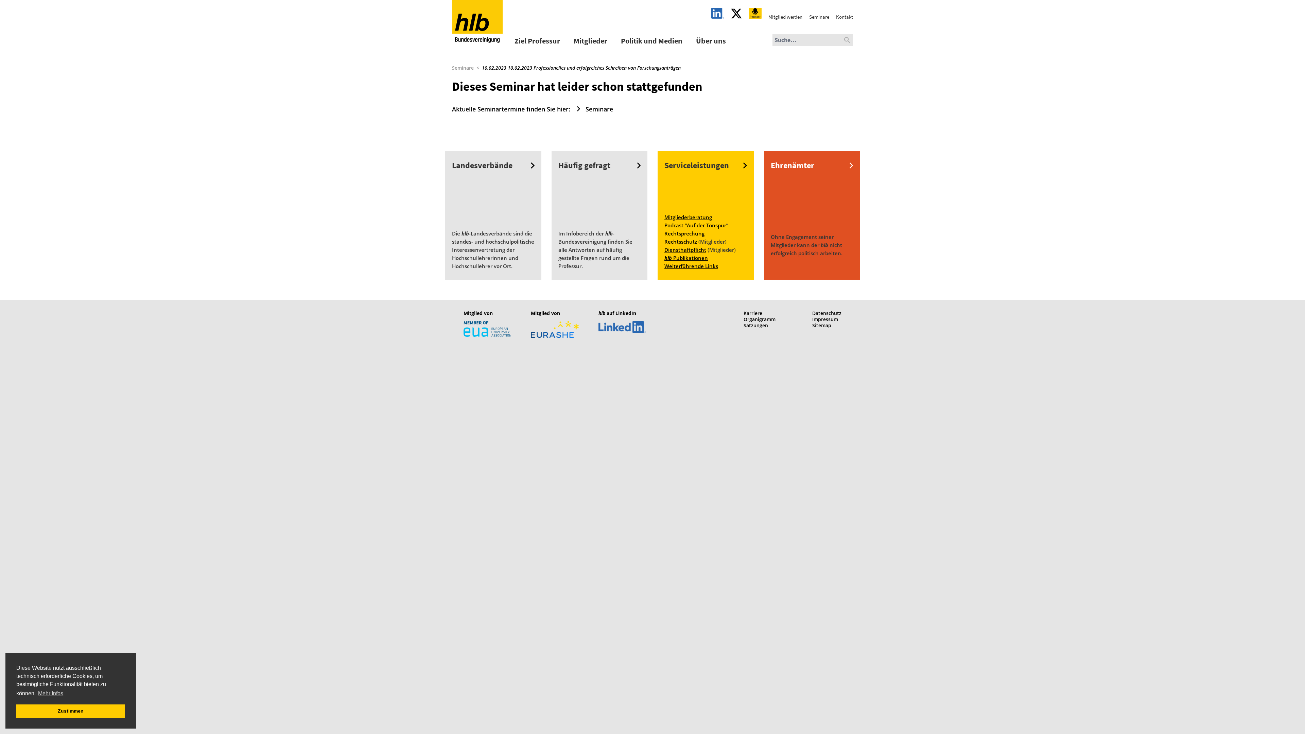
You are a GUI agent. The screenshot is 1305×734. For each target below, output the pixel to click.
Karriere (753, 313)
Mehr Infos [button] (50, 693)
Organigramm (760, 319)
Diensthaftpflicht (685, 249)
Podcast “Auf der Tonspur (695, 225)
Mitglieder (590, 41)
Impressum (825, 319)
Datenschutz (826, 313)
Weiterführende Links (691, 266)
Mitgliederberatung (688, 217)
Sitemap (821, 325)
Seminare (463, 68)
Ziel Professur (537, 41)
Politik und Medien (651, 41)
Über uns (711, 41)
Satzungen (756, 325)
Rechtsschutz (680, 241)
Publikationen (686, 258)
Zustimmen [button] (71, 711)
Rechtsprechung (684, 233)
